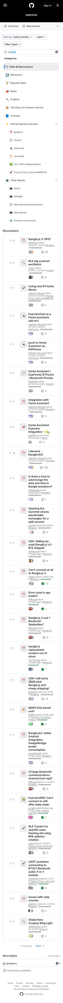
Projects (50, 270)
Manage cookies (40, 986)
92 (46, 252)
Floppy (31, 576)
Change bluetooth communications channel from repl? (40, 775)
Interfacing (33, 329)
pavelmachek (34, 753)
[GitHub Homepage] (21, 994)
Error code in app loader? (39, 594)
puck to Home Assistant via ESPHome (37, 346)
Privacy (19, 983)
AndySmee (33, 878)
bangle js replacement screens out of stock (37, 651)
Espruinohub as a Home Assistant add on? (39, 317)
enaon (31, 268)
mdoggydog (33, 490)
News (45, 438)
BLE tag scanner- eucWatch (39, 262)
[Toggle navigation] (5, 5)
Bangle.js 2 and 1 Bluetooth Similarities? (39, 621)
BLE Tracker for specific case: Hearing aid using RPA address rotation (39, 833)
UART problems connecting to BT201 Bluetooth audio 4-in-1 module (39, 868)
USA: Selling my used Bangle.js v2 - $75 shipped (40, 544)
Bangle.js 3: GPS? (39, 239)
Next (38, 945)
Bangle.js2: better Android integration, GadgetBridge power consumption (39, 741)
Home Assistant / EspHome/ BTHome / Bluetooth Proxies (41, 375)
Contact (26, 986)
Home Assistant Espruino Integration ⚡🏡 (39, 428)
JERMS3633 (34, 926)
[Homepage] (31, 5)
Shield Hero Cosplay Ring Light (40, 921)
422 (45, 467)
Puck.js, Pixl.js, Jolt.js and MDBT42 (40, 296)
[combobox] (33, 52)
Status (39, 983)
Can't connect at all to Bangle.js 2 (40, 571)
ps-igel (31, 808)
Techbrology (34, 660)
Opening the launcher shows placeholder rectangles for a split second (38, 515)
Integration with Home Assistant (38, 401)
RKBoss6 (32, 599)
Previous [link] (26, 945)
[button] (57, 26)
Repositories (33, 26)
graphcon (32, 904)
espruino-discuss (36, 293)
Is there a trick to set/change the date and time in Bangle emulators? (40, 481)
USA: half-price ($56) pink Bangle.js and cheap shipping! (38, 683)
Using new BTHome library (41, 288)
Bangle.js (50, 245)
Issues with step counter (38, 898)
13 (46, 583)
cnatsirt (31, 525)
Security (30, 983)
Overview (13, 26)
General (49, 384)
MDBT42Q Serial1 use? (39, 709)
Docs (17, 986)
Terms (10, 983)
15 (46, 698)
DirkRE (31, 714)
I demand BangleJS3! (35, 452)
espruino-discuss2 (37, 324)
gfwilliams (11, 963)
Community (50, 983)
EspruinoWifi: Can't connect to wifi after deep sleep (40, 801)
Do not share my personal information (31, 989)
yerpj (30, 843)
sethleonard (33, 551)
